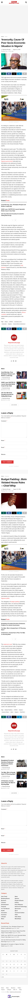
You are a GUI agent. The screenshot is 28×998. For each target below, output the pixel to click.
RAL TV (15, 989)
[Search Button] (26, 2)
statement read (8, 644)
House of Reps (5, 712)
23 (3, 971)
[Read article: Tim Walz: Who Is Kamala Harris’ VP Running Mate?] (22, 775)
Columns (3, 902)
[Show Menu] (2, 2)
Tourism (3, 989)
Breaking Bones (5, 898)
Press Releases (19, 904)
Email (3, 447)
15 (25, 964)
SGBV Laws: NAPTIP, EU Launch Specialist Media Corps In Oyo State (8, 384)
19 (14, 967)
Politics (17, 902)
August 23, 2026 (6, 389)
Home (2, 36)
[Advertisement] (14, 19)
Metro (2, 918)
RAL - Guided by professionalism (14, 992)
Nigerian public (5, 598)
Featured (7, 476)
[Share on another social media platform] (24, 73)
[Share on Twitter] (14, 73)
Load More (14, 404)
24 (6, 971)
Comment (4, 421)
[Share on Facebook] (8, 73)
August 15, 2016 (16, 49)
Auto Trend (4, 896)
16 (3, 967)
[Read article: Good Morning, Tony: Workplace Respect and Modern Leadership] (22, 375)
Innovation (4, 912)
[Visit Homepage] (14, 2)
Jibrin (12, 712)
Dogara (21, 709)
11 (10, 964)
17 (6, 967)
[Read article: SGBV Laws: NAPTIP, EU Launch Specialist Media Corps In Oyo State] (22, 385)
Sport (16, 910)
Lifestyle (3, 916)
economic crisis (18, 321)
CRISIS (11, 321)
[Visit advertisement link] (14, 108)
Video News (18, 916)
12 (14, 964)
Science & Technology (21, 906)
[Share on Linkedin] (19, 73)
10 (6, 964)
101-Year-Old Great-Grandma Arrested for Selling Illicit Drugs (7, 394)
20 (17, 967)
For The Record (5, 908)
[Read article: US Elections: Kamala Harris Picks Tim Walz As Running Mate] (22, 783)
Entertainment (5, 904)
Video (16, 914)
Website (3, 454)
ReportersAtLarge (6, 49)
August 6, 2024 (5, 769)
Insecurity (4, 324)
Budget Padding (8, 709)
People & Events (19, 900)
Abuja (6, 321)
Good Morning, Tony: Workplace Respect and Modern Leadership (8, 374)
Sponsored (18, 908)
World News (18, 918)
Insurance (3, 914)
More (20, 989)
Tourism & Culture (19, 912)
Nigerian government (7, 161)
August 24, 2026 (6, 379)
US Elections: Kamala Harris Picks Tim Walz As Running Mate (8, 782)
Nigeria (10, 324)
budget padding (15, 601)
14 (21, 964)
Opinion (17, 898)
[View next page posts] (15, 220)
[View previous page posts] (12, 220)
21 (21, 967)
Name (3, 440)
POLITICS (22, 712)
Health (3, 910)
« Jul (2, 977)
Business (3, 900)
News (6, 36)
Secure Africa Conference (19, 324)
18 (10, 967)
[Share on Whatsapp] (3, 73)
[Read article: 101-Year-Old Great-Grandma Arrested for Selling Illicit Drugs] (22, 395)
